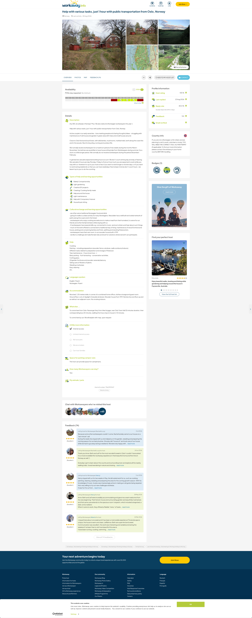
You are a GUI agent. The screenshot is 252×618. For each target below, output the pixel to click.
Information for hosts (69, 581)
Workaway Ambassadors (103, 591)
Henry (98, 475)
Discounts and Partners (69, 593)
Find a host (65, 578)
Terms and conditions (134, 591)
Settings (73, 614)
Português (163, 586)
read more (169, 192)
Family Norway (139, 546)
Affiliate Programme (101, 593)
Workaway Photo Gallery (103, 581)
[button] (161, 290)
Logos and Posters (101, 586)
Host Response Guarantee (135, 588)
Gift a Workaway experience (71, 591)
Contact (184, 77)
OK (191, 604)
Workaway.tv (99, 583)
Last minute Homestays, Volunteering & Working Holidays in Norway (166, 546)
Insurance (130, 586)
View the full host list (169, 294)
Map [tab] (85, 77)
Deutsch (162, 578)
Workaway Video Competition (104, 588)
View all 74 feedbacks (104, 537)
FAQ (128, 583)
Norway (67, 16)
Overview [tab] (68, 77)
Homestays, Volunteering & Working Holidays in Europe (116, 546)
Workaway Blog (100, 578)
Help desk (130, 578)
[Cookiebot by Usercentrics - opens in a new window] (57, 614)
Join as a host (66, 588)
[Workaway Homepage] (74, 4)
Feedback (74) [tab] (95, 77)
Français (162, 581)
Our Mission (98, 596)
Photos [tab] (78, 77)
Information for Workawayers (71, 583)
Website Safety (104, 390)
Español (162, 583)
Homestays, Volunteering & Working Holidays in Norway (82, 546)
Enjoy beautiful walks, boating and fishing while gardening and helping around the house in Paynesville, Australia (169, 283)
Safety (129, 581)
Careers (129, 596)
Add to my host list (165, 77)
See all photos (181, 67)
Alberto (93, 517)
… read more (130, 443)
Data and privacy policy (134, 593)
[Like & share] (150, 77)
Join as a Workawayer (69, 586)
